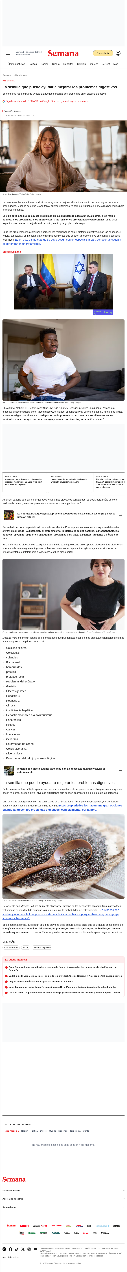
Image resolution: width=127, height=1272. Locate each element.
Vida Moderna (21, 75)
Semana (6, 75)
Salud (25, 947)
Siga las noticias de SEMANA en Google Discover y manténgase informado (47, 101)
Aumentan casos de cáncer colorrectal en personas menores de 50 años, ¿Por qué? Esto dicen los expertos (23, 482)
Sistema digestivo (42, 947)
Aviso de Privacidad (14, 1257)
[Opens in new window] (10, 1249)
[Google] (4, 1249)
